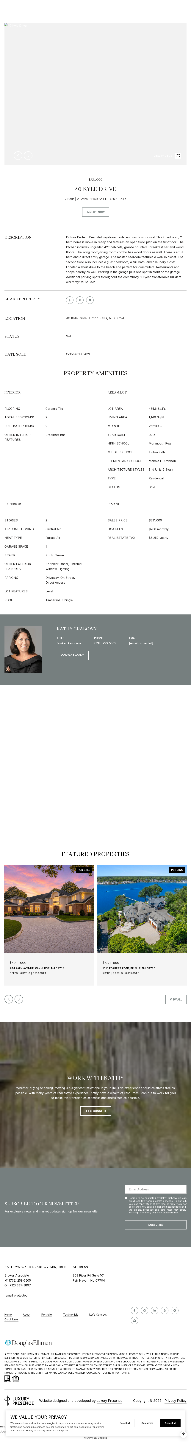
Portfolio (46, 1314)
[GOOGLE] (175, 1310)
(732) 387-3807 (19, 1285)
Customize (147, 1423)
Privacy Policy (170, 1212)
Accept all (170, 1423)
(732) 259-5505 (105, 643)
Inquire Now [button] (96, 212)
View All (176, 999)
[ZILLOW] (134, 1320)
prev (18, 155)
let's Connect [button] (96, 1111)
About (26, 1314)
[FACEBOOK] (134, 1310)
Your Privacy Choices (95, 1437)
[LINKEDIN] (154, 1310)
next (28, 155)
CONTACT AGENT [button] (72, 655)
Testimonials (70, 1314)
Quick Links (11, 1319)
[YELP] (164, 1310)
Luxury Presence (109, 1401)
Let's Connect (98, 1314)
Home (8, 1314)
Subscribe (155, 1224)
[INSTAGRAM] (144, 1310)
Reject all (125, 1423)
